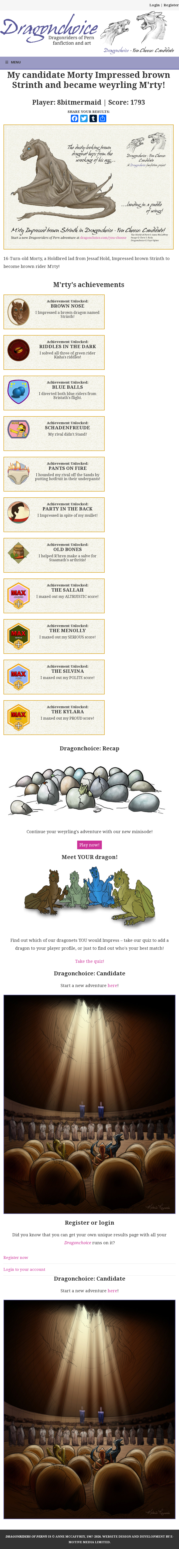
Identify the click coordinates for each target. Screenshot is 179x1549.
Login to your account (24, 1269)
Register (171, 5)
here (112, 985)
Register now (15, 1257)
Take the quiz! (89, 961)
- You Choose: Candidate (139, 51)
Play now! (89, 844)
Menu (16, 62)
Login (154, 5)
